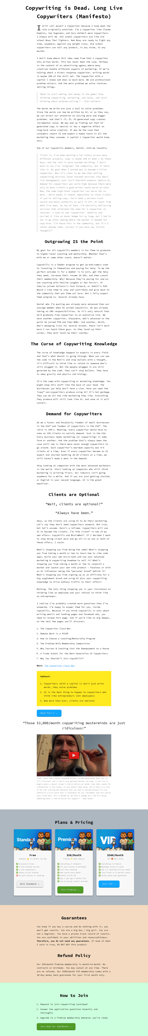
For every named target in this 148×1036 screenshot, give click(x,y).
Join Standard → (30, 884)
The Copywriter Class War (59, 665)
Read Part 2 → (49, 713)
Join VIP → (109, 884)
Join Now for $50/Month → (56, 1026)
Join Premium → (70, 889)
